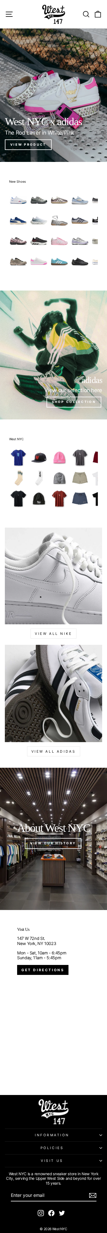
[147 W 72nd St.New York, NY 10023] (53, 1002)
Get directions (42, 970)
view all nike (53, 633)
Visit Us (52, 1161)
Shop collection (74, 402)
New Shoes (17, 182)
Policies (52, 1148)
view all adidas (53, 751)
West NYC (16, 439)
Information (52, 1135)
